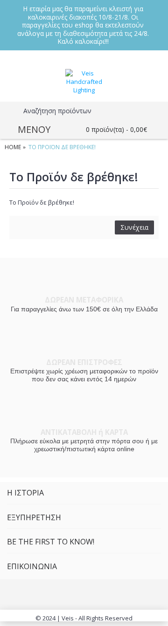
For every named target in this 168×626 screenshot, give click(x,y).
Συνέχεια (134, 227)
